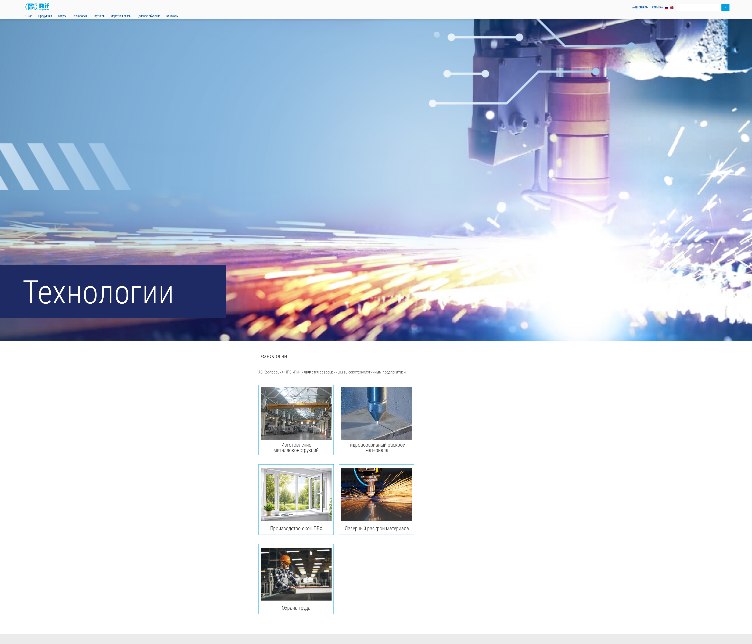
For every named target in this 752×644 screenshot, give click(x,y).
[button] (29, 16)
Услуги (62, 16)
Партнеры (99, 16)
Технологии (79, 16)
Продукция (45, 16)
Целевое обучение (148, 16)
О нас (28, 16)
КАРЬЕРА (657, 7)
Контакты (172, 16)
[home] (40, 7)
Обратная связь (121, 16)
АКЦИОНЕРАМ (640, 7)
